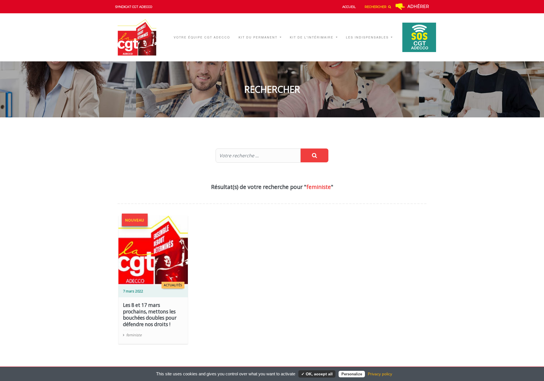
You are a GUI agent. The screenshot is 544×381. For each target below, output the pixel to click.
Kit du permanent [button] (259, 37)
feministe (134, 334)
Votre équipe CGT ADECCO (202, 37)
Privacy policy (380, 374)
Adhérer (418, 6)
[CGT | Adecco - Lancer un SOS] (416, 37)
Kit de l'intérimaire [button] (312, 37)
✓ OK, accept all (317, 374)
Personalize (351, 374)
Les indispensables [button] (368, 37)
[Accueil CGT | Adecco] (141, 37)
